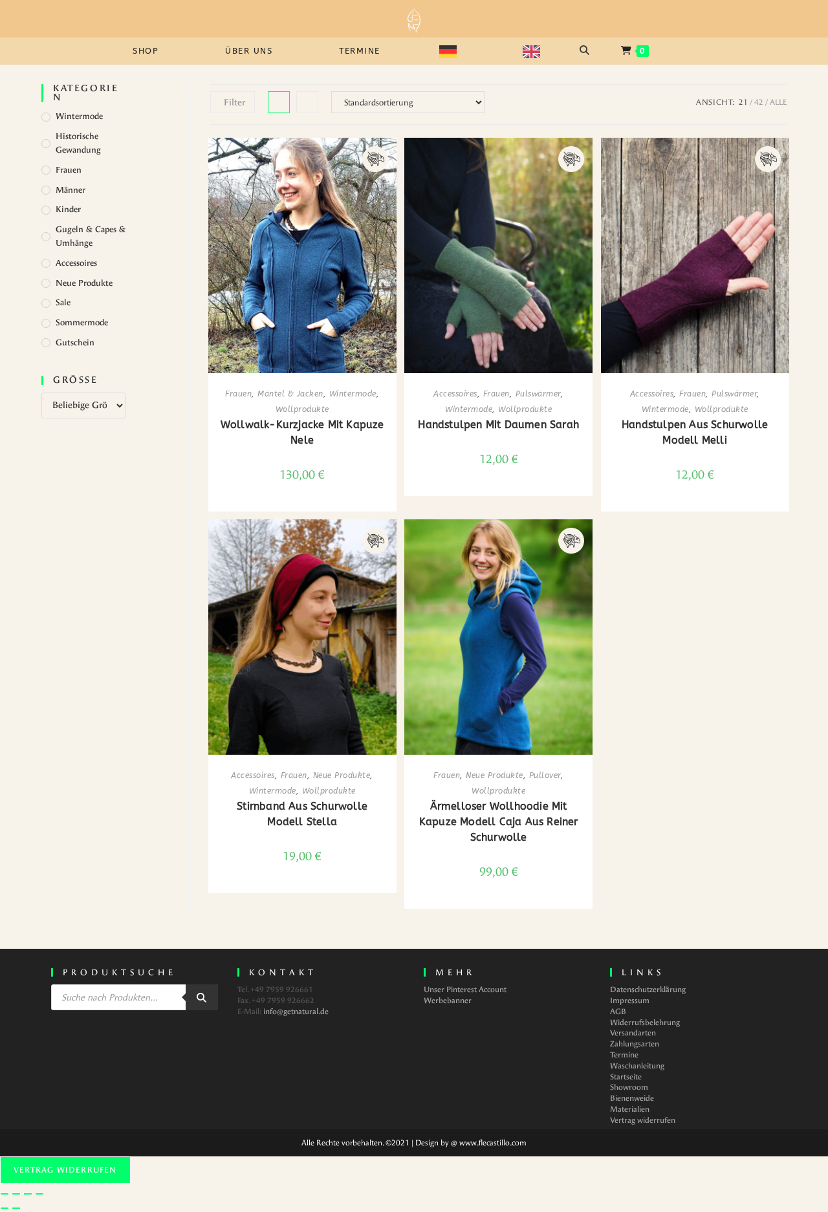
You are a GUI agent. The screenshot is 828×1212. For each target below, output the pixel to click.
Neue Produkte (84, 283)
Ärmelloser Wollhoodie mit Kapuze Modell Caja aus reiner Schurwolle (498, 821)
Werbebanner (448, 1000)
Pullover (545, 775)
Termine (624, 1054)
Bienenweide (632, 1098)
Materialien (629, 1109)
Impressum (629, 1000)
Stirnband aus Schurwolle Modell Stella (302, 814)
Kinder (68, 209)
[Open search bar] (586, 50)
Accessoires (76, 263)
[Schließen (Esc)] (39, 1194)
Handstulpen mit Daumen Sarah (498, 424)
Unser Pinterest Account (465, 989)
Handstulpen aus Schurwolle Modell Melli (695, 432)
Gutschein (75, 342)
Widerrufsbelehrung (645, 1022)
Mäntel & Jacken (290, 393)
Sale (63, 302)
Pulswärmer (538, 393)
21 (743, 102)
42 (758, 102)
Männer (70, 190)
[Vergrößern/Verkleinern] (4, 1194)
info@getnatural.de (296, 1011)
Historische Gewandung (78, 143)
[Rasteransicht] (279, 102)
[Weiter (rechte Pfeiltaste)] (16, 1208)
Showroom (629, 1087)
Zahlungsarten (634, 1043)
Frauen (69, 170)
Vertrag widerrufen (642, 1120)
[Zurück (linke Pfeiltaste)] (4, 1208)
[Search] (202, 997)
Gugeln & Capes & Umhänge (90, 236)
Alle (778, 102)
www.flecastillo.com (493, 1142)
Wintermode (79, 116)
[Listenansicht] (307, 102)
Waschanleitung (637, 1065)
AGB (618, 1011)
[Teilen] (27, 1194)
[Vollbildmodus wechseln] (16, 1194)
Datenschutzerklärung (648, 989)
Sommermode (82, 322)
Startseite (626, 1076)
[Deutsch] (455, 51)
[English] (538, 51)
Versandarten (633, 1032)
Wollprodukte (302, 409)
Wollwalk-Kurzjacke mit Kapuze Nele (302, 432)
